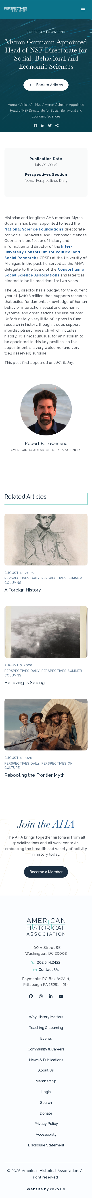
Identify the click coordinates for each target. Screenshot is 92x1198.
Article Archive (30, 105)
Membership (46, 1081)
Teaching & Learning (46, 1028)
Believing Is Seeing (24, 682)
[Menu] (82, 9)
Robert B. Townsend (46, 32)
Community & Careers (46, 1049)
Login (46, 1092)
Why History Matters (46, 1017)
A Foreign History (22, 590)
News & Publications (46, 1060)
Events (46, 1038)
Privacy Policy (46, 1124)
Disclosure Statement (46, 1145)
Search (46, 1102)
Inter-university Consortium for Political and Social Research (42, 252)
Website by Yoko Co (46, 1189)
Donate (46, 1113)
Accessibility (46, 1134)
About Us (46, 1070)
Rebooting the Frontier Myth (34, 775)
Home (12, 105)
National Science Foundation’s (34, 229)
